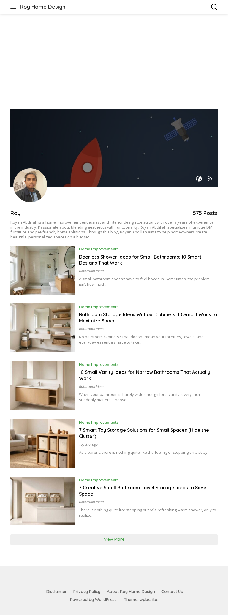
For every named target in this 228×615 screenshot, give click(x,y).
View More (114, 539)
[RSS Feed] (210, 179)
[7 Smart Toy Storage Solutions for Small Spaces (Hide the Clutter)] (42, 443)
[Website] (199, 179)
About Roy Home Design (131, 591)
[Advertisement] (114, 61)
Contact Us (172, 591)
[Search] (214, 7)
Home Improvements (98, 249)
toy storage (88, 444)
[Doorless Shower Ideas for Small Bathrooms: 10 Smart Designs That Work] (42, 270)
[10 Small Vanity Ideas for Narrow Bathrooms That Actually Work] (42, 385)
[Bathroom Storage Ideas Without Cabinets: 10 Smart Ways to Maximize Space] (42, 327)
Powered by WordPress (93, 599)
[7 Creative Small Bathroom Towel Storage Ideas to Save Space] (42, 501)
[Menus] (14, 7)
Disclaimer (56, 591)
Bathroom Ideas (91, 270)
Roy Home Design (42, 6)
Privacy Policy (86, 591)
